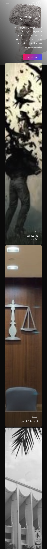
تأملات (34, 232)
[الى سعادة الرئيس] (23, 336)
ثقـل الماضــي (31, 17)
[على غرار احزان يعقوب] (23, 154)
